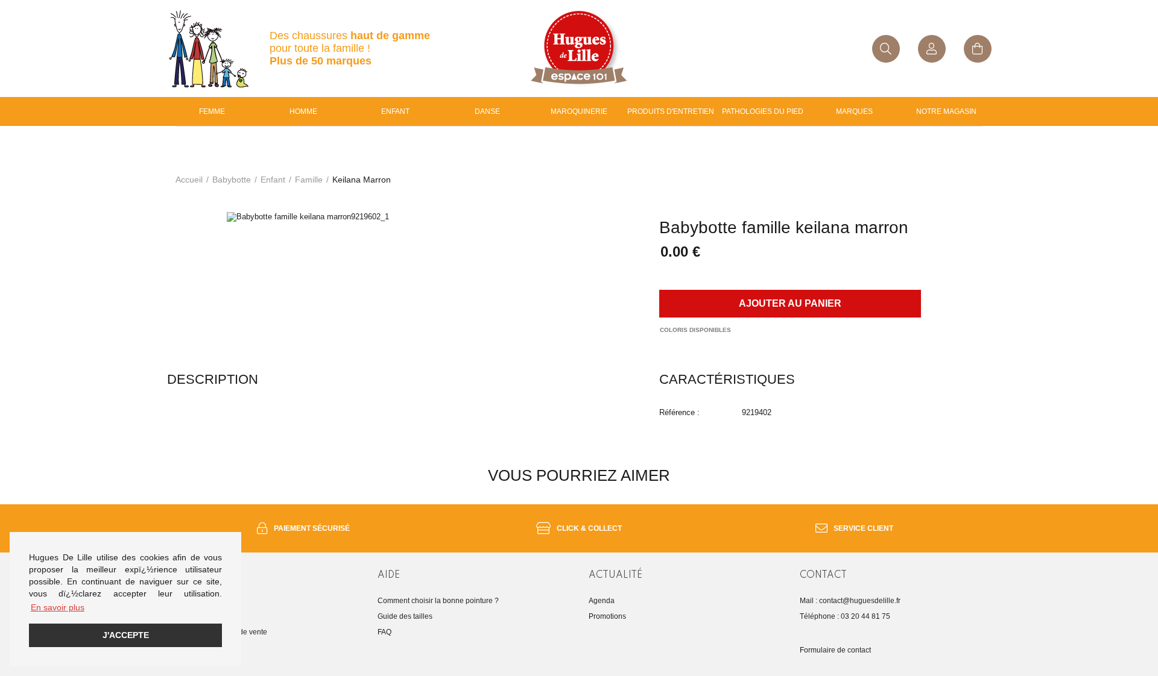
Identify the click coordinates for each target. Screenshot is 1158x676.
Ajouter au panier (790, 303)
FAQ (384, 632)
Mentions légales (194, 616)
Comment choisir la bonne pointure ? (438, 600)
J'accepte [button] (126, 635)
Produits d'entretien (670, 111)
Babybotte (231, 179)
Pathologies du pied (762, 111)
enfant (395, 111)
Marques (854, 111)
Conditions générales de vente (216, 632)
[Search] (886, 49)
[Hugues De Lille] (578, 48)
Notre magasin (946, 111)
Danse (487, 111)
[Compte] (932, 49)
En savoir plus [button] (57, 607)
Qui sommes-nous (196, 600)
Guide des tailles (405, 616)
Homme (303, 111)
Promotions (607, 616)
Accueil (189, 179)
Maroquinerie (579, 111)
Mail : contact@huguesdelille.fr (850, 600)
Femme (212, 111)
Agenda (602, 600)
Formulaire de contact (835, 650)
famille (309, 179)
